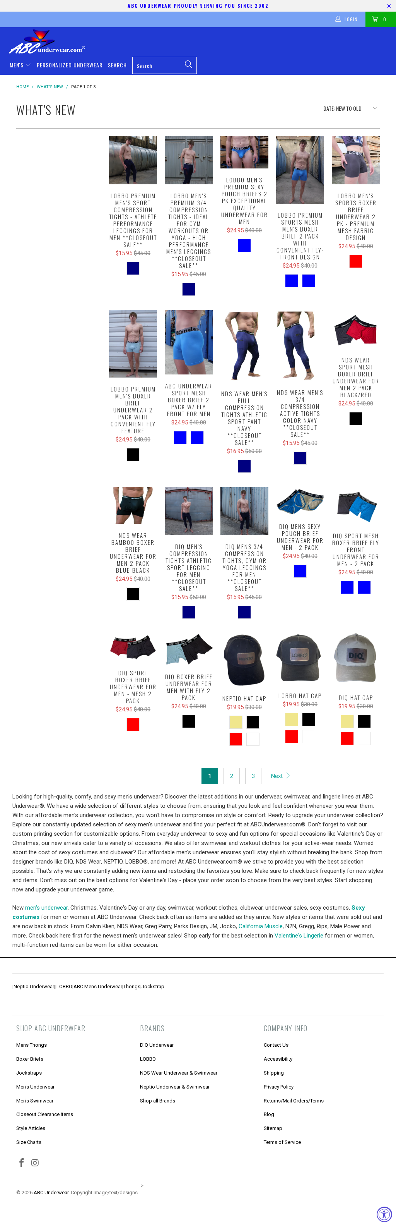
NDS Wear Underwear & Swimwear (178, 1073)
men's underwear (46, 907)
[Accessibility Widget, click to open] (384, 1214)
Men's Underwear (35, 1087)
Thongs (131, 986)
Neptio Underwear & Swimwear (175, 1087)
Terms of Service (282, 1142)
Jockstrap (153, 986)
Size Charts (28, 1142)
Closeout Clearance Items (44, 1114)
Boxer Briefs (29, 1059)
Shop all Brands (157, 1101)
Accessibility (278, 1059)
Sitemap (273, 1128)
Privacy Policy (279, 1087)
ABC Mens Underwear (97, 986)
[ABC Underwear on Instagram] (35, 1163)
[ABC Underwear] (202, 41)
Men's (17, 65)
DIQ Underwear (157, 1045)
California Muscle (261, 926)
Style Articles (30, 1128)
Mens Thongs (31, 1045)
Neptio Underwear (34, 986)
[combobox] (164, 65)
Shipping (274, 1073)
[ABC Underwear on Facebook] (22, 1163)
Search (117, 65)
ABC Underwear (51, 1192)
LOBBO (64, 986)
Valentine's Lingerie (299, 935)
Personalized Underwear (69, 65)
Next (277, 776)
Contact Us (276, 1045)
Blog (269, 1114)
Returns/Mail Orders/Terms (294, 1101)
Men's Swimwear (34, 1101)
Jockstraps (29, 1073)
